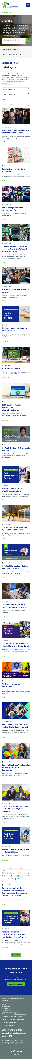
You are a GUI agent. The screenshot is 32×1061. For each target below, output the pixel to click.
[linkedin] (11, 1051)
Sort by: (4, 54)
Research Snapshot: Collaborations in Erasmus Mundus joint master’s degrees (16, 934)
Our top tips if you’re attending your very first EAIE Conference (16, 767)
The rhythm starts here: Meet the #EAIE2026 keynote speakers (15, 808)
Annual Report (6, 377)
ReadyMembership (20, 1014)
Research (5, 341)
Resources (7, 12)
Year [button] (4, 100)
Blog (3, 141)
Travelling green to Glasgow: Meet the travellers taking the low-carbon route (15, 249)
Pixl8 (17, 1012)
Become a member (16, 984)
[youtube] (21, 1051)
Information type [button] (9, 89)
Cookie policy (8, 1025)
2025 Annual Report (11, 369)
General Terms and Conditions (13, 1017)
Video (3, 461)
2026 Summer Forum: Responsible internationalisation (11, 407)
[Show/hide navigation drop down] (28, 5)
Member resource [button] (9, 105)
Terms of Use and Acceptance (13, 1019)
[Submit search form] (28, 40)
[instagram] (17, 1051)
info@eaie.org (9, 1008)
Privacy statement (9, 1022)
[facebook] (14, 1051)
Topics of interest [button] (9, 94)
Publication (5, 420)
